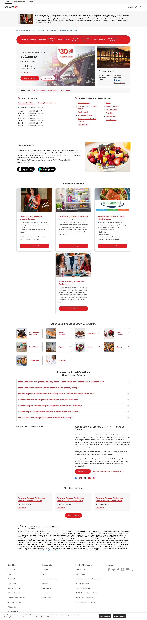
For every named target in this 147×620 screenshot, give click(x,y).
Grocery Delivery (84, 103)
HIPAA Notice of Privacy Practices (87, 593)
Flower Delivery (112, 110)
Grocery (8, 2)
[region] (73, 616)
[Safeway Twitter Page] (114, 570)
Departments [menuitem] (53, 90)
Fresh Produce (111, 116)
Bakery (108, 103)
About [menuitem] (68, 90)
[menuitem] (24, 39)
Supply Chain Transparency (85, 598)
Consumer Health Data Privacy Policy (88, 579)
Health (14, 2)
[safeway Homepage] (11, 7)
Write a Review (119, 83)
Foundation (45, 593)
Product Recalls (47, 598)
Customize (26, 617)
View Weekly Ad (30, 78)
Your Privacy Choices (83, 584)
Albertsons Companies (49, 579)
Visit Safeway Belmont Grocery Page (108, 472)
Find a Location (75, 515)
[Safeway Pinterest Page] (118, 570)
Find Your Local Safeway (16, 598)
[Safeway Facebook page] (109, 570)
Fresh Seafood (111, 120)
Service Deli (35, 360)
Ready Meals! (83, 112)
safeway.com (84, 471)
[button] (133, 7)
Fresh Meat (110, 113)
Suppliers (45, 584)
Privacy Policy (80, 574)
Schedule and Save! (85, 115)
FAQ (9, 574)
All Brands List (13, 612)
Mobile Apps (12, 584)
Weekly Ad (22, 508)
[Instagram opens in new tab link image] (123, 570)
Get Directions (25, 73)
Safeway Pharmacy (14, 602)
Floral (93, 347)
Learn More (78, 246)
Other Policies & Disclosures (85, 602)
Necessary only (105, 616)
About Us (45, 570)
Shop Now (48, 78)
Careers (44, 574)
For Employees (47, 588)
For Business (30, 2)
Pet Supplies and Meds (35, 333)
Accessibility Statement (84, 588)
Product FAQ (12, 607)
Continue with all (119, 616)
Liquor (64, 347)
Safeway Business (112, 106)
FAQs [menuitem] (62, 90)
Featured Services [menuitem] (39, 90)
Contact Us (11, 570)
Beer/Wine (35, 347)
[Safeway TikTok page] (133, 570)
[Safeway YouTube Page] (128, 570)
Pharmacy (21, 2)
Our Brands (11, 579)
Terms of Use (80, 570)
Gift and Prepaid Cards (15, 593)
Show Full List (83, 125)
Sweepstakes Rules (14, 588)
